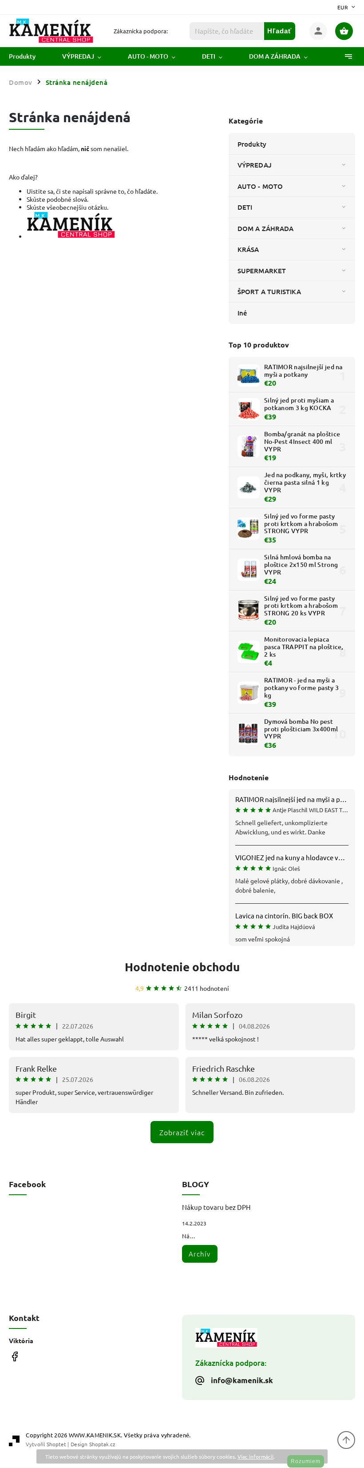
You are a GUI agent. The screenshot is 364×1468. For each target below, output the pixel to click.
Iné (242, 312)
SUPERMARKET (261, 270)
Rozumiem (305, 1461)
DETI (244, 207)
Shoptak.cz (102, 1444)
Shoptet (56, 1444)
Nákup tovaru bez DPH (216, 1207)
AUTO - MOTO (260, 186)
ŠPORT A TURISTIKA (269, 291)
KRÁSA (248, 249)
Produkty (251, 144)
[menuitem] (29, 56)
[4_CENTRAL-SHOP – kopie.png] (71, 236)
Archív (199, 1253)
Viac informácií (255, 1456)
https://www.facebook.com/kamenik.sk (14, 1356)
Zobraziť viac (182, 1132)
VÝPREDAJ (254, 164)
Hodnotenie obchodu (182, 966)
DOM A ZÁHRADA (265, 228)
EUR (342, 7)
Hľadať (279, 31)
